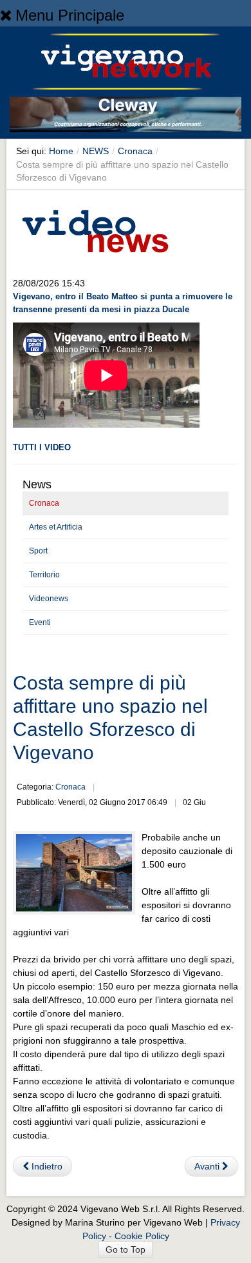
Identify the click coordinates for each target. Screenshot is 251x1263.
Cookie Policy (142, 1236)
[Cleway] (125, 117)
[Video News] (94, 229)
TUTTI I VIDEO (42, 447)
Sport (38, 550)
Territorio (44, 574)
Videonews (48, 598)
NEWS (95, 151)
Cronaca (135, 151)
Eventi (40, 622)
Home (61, 151)
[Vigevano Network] (125, 61)
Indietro (45, 1166)
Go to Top (125, 1249)
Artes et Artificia (55, 527)
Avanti (208, 1166)
